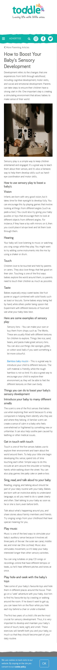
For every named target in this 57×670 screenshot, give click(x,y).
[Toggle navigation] (3, 39)
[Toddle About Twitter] (50, 38)
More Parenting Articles (17, 47)
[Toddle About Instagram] (36, 38)
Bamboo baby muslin (17, 361)
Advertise (15, 38)
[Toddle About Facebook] (43, 38)
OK (44, 663)
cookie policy (20, 666)
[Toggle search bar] (29, 38)
